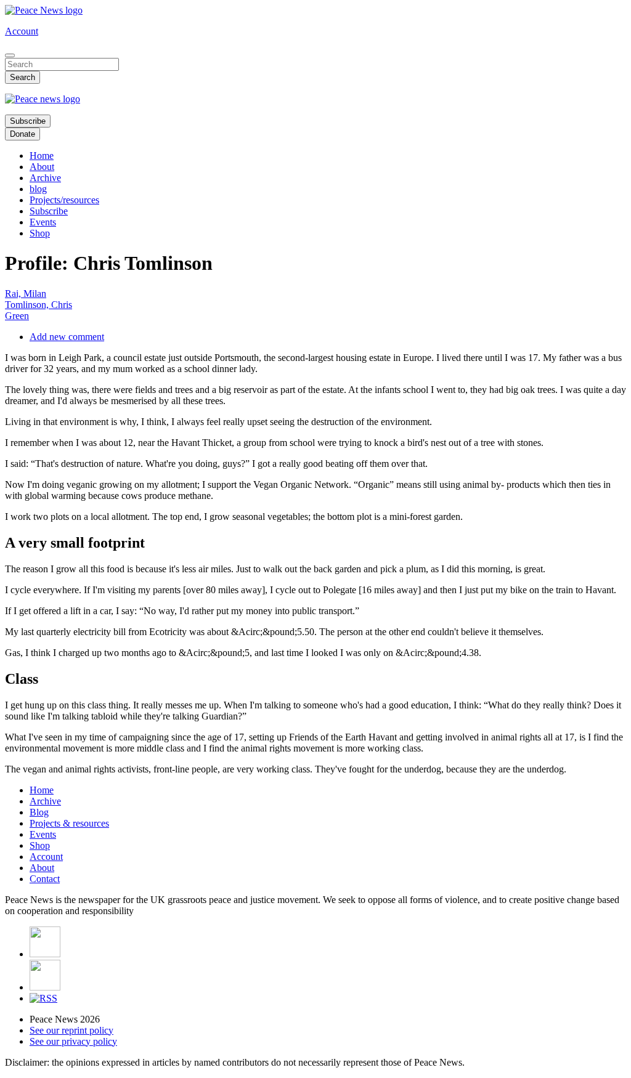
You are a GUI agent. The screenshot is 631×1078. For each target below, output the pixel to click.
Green (17, 315)
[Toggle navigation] (10, 55)
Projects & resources (69, 823)
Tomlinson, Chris (38, 304)
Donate (22, 134)
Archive (45, 177)
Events (43, 222)
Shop (40, 233)
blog (38, 189)
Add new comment (67, 336)
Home (42, 155)
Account (21, 31)
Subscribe (28, 121)
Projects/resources (64, 200)
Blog (39, 812)
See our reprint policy (71, 1030)
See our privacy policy (73, 1041)
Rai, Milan (25, 293)
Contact (45, 878)
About (42, 166)
